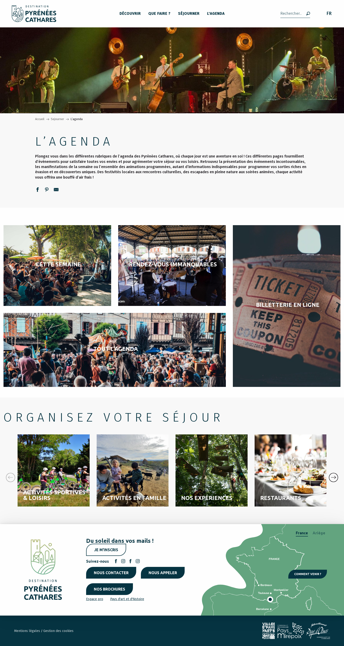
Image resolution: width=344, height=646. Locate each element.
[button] (295, 14)
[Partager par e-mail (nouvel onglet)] (56, 190)
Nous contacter (111, 573)
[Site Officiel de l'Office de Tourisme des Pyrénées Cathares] (34, 13)
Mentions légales (27, 631)
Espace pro (94, 599)
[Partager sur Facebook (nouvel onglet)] (37, 190)
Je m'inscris (106, 550)
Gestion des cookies (58, 631)
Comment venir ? (307, 574)
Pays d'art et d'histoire (127, 599)
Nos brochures (109, 589)
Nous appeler (163, 573)
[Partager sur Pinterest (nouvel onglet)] (46, 190)
